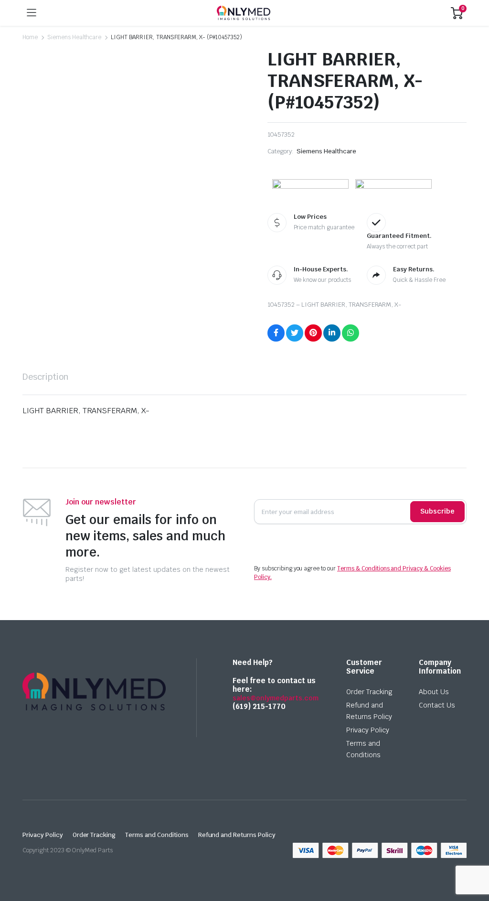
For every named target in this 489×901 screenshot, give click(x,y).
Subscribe (437, 511)
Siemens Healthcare (74, 37)
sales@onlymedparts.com (276, 698)
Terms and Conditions (156, 835)
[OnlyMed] (243, 13)
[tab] (45, 376)
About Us (434, 691)
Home (30, 37)
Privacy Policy (367, 730)
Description (45, 376)
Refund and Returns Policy (237, 835)
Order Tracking (369, 691)
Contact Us (437, 705)
